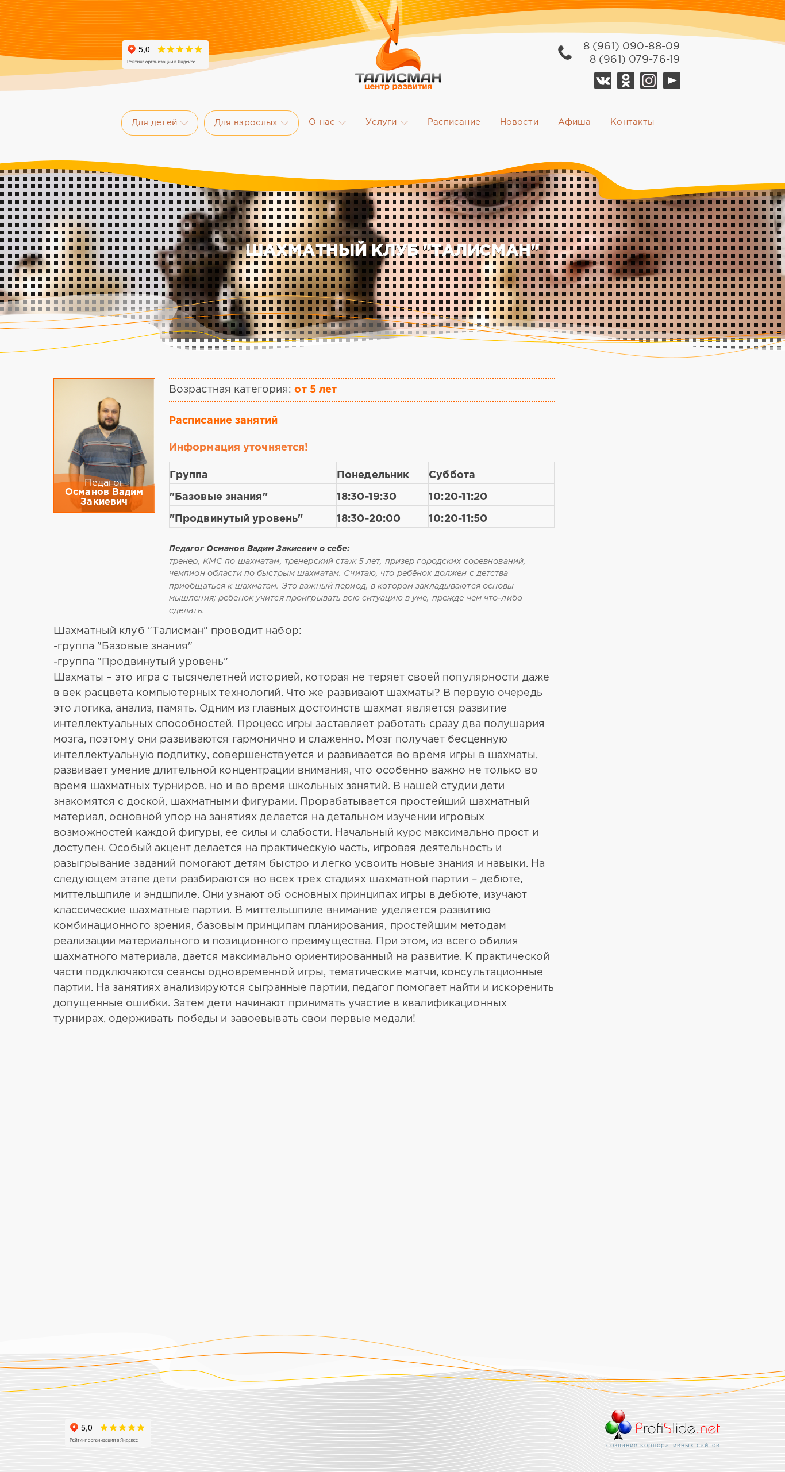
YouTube (671, 80)
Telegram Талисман (648, 80)
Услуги (381, 122)
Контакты (632, 122)
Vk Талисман (602, 80)
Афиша (574, 122)
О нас (322, 122)
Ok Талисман (625, 80)
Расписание (454, 122)
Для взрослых (246, 122)
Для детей (154, 122)
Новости (519, 122)
